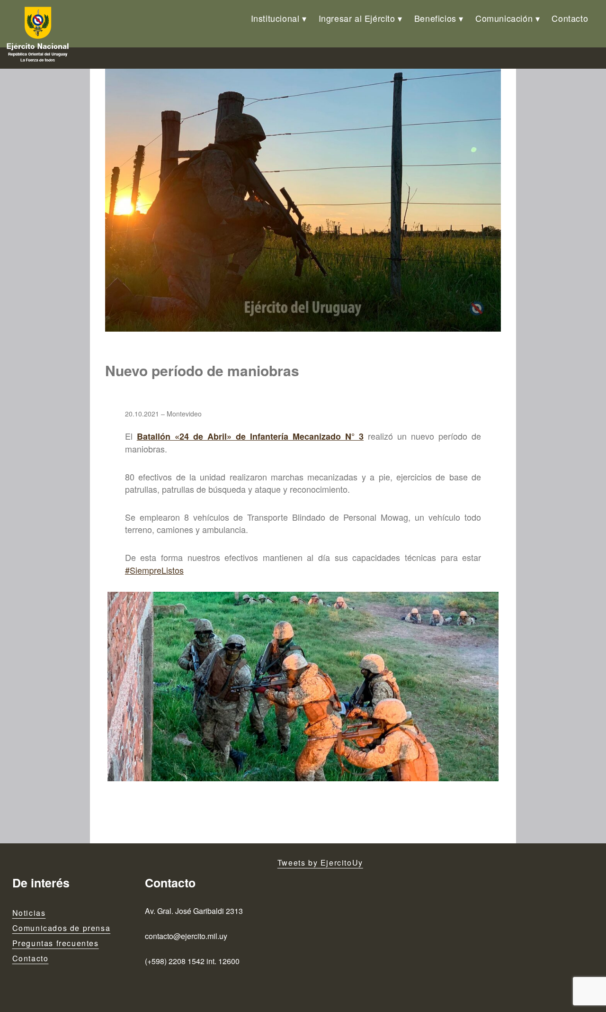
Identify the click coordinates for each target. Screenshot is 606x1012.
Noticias (29, 912)
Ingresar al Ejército (357, 18)
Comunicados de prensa (61, 927)
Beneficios (435, 18)
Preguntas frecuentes (55, 943)
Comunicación (504, 18)
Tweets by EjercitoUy (320, 862)
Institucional (275, 18)
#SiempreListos (154, 570)
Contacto (570, 18)
